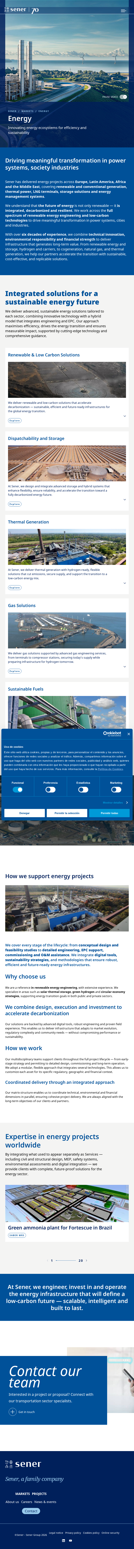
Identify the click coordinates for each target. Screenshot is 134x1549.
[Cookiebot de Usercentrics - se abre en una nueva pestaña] (106, 734)
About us (12, 1502)
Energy (44, 111)
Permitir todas (109, 813)
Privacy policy (73, 1532)
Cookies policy (91, 1532)
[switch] (50, 789)
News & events (45, 1502)
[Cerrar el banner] (129, 734)
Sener (12, 111)
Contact (31, 1511)
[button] (86, 1260)
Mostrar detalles (113, 802)
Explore (15, 420)
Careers (26, 1502)
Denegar (24, 813)
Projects (39, 1494)
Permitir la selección (67, 813)
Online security (110, 1532)
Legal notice (56, 1532)
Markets (27, 111)
